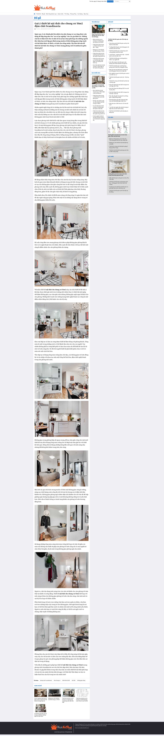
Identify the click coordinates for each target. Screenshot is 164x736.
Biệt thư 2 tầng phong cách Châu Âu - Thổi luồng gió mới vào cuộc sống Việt (118, 139)
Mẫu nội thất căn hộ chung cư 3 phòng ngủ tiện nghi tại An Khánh (98, 41)
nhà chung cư (57, 680)
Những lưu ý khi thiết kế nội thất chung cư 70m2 (54, 699)
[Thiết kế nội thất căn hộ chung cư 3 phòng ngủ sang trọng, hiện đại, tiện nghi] (68, 693)
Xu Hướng (80, 14)
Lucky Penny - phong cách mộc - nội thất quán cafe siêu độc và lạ (119, 55)
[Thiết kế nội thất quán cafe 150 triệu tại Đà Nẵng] (118, 31)
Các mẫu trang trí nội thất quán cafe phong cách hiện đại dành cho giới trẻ (118, 62)
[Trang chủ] (34, 14)
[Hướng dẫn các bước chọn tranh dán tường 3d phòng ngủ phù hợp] (118, 166)
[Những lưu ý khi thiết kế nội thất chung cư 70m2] (54, 693)
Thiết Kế (38, 14)
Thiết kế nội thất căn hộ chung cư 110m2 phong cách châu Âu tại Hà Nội (82, 700)
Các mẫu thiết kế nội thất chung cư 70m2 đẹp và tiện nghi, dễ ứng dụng (99, 66)
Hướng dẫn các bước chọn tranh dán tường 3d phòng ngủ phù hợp (117, 174)
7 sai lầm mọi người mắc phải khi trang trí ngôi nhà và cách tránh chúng (118, 108)
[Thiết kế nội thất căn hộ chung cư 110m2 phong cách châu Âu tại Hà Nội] (82, 693)
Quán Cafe (60, 14)
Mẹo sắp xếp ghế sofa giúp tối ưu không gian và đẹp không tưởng (118, 96)
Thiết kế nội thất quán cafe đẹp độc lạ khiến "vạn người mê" (118, 59)
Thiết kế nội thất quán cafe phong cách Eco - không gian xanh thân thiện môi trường (118, 183)
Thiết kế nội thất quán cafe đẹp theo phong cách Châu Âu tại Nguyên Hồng (118, 66)
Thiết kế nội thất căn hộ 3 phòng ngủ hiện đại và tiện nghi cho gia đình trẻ (99, 55)
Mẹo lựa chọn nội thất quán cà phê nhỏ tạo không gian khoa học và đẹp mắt (118, 70)
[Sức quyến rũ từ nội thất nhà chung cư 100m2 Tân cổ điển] (98, 80)
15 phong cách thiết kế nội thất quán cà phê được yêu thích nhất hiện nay (118, 187)
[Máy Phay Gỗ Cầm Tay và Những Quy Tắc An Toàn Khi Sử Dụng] (98, 29)
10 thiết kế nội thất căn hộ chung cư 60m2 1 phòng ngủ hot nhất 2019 (40, 715)
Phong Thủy (73, 14)
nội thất (73, 680)
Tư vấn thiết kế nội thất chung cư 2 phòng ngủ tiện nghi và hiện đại (98, 107)
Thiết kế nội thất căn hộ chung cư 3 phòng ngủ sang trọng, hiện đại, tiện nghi (68, 700)
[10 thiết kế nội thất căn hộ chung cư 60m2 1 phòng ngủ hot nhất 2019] (40, 708)
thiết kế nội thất (66, 680)
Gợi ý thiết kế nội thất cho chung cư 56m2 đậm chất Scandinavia (99, 92)
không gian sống (81, 680)
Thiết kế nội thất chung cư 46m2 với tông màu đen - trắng (98, 46)
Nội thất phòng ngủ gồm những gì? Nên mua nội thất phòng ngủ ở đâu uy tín (118, 100)
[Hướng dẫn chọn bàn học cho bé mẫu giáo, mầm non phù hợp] (118, 127)
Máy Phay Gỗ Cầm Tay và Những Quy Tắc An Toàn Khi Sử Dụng (98, 35)
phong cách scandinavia (46, 680)
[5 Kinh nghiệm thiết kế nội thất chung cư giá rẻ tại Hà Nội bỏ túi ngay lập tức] (40, 693)
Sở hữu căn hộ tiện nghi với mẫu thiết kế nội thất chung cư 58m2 (98, 102)
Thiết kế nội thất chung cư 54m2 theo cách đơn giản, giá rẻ (98, 97)
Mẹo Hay (86, 14)
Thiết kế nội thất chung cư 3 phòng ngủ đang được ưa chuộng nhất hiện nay (98, 60)
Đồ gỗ (43, 14)
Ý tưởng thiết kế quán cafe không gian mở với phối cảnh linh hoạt (119, 47)
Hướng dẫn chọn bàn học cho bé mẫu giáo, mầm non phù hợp (117, 135)
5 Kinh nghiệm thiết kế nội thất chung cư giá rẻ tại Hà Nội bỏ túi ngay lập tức (40, 700)
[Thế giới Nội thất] (48, 7)
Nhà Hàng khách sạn (51, 14)
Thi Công (66, 14)
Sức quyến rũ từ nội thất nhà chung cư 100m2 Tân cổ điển (98, 86)
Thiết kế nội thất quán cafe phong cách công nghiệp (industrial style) (118, 51)
